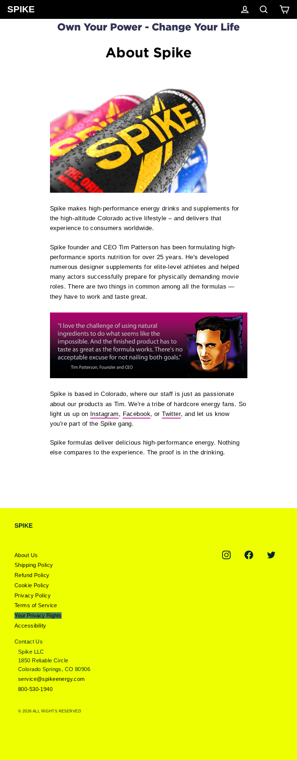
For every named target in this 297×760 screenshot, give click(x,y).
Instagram (104, 413)
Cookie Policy (31, 585)
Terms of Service (35, 605)
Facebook (136, 413)
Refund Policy (32, 575)
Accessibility (30, 625)
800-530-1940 (35, 689)
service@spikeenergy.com (51, 679)
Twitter (171, 413)
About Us (26, 555)
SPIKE (21, 9)
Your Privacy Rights (38, 615)
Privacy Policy (32, 595)
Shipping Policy (33, 565)
